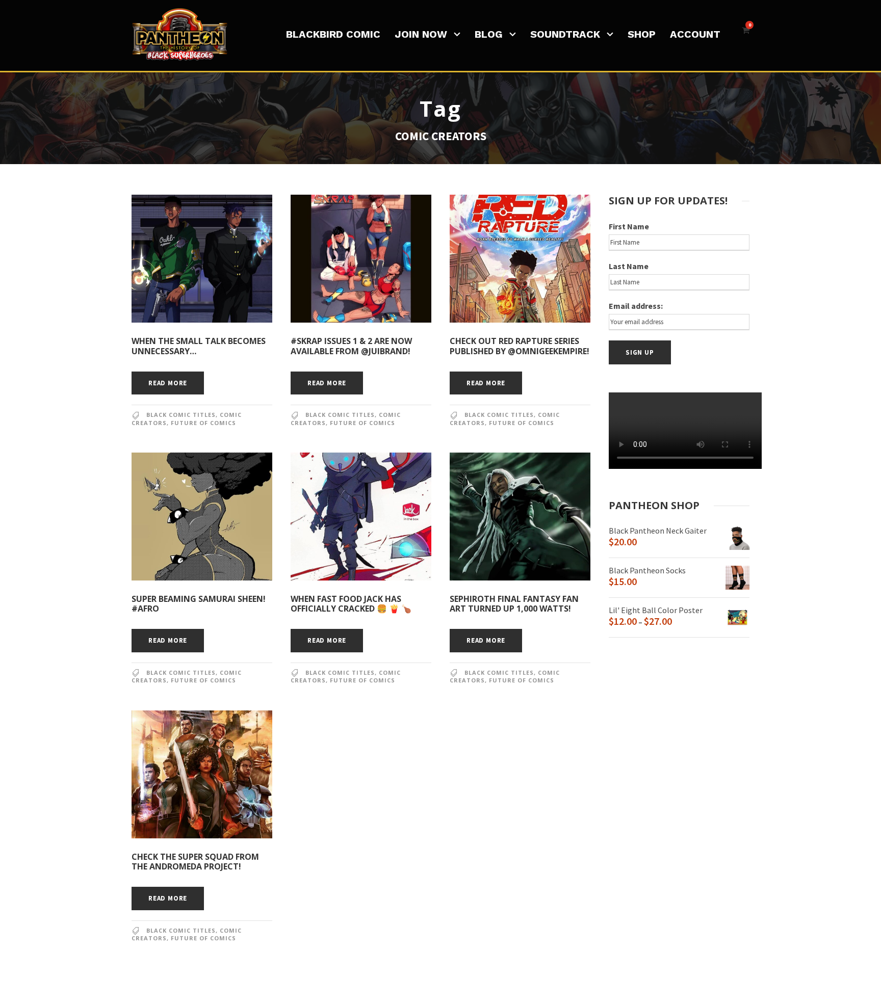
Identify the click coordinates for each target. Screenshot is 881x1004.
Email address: (636, 306)
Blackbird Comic (333, 34)
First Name (629, 226)
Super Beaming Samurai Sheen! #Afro (199, 603)
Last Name (629, 266)
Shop (642, 34)
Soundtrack (565, 34)
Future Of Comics (203, 423)
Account (695, 34)
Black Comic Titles (181, 414)
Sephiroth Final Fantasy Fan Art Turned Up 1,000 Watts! (514, 603)
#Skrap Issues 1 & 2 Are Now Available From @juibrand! (351, 345)
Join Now (421, 34)
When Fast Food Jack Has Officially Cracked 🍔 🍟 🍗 (351, 603)
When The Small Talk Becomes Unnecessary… (199, 345)
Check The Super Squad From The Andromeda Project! (195, 861)
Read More (167, 383)
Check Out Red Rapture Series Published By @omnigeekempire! (519, 345)
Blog (489, 34)
